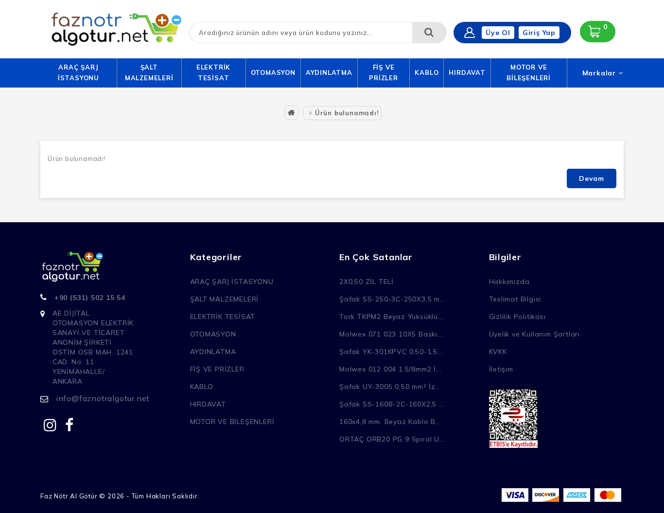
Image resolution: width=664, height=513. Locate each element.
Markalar (600, 73)
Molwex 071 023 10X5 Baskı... (391, 334)
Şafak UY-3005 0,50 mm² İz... (390, 386)
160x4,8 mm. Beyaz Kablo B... (390, 421)
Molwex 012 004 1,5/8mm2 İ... (390, 369)
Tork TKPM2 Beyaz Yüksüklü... (391, 316)
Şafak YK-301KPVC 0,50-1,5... (391, 351)
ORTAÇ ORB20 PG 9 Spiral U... (392, 439)
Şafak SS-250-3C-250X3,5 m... (392, 299)
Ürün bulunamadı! (347, 113)
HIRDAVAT (467, 72)
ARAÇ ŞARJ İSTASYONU (78, 72)
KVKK (498, 351)
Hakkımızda (509, 281)
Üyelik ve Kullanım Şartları (534, 334)
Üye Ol (498, 32)
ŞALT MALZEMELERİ (149, 72)
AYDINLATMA (329, 72)
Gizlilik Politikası (517, 316)
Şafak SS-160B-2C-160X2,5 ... (391, 404)
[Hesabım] (469, 32)
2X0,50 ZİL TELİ (366, 281)
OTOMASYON (273, 72)
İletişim (501, 369)
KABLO (426, 72)
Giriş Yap (539, 32)
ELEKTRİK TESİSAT (213, 72)
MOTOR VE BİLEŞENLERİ (529, 72)
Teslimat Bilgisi (515, 299)
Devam (591, 178)
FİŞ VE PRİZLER (383, 72)
